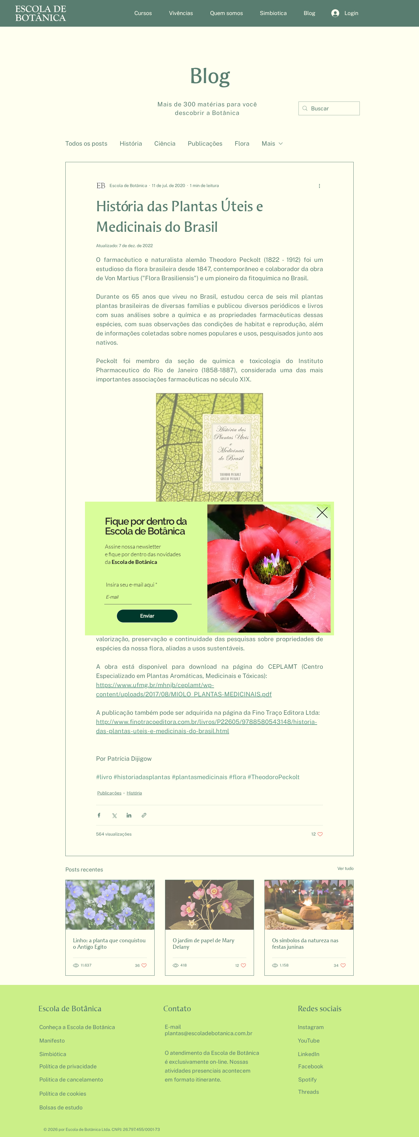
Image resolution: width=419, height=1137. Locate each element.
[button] (322, 512)
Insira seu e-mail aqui (130, 584)
